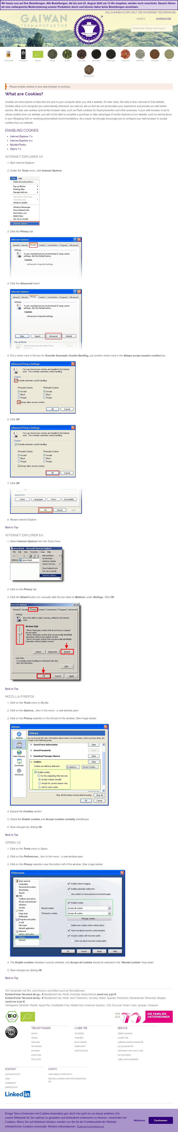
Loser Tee (123, 1038)
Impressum (11, 1087)
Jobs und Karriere (128, 1059)
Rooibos (35, 1050)
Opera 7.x (15, 148)
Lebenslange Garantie (130, 1042)
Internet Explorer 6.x (21, 140)
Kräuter (36, 1055)
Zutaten (79, 1033)
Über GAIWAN (125, 1033)
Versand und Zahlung (130, 1050)
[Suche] (169, 28)
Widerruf (10, 1083)
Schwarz (36, 1046)
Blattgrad (81, 1042)
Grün (34, 1033)
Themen (79, 1038)
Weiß (34, 1038)
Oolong (35, 1042)
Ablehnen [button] (139, 1120)
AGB (7, 1078)
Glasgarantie (125, 1046)
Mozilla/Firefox (18, 144)
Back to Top (11, 527)
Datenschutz (12, 1074)
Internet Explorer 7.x (21, 136)
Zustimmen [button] (160, 1120)
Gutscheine (124, 1055)
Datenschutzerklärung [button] (90, 1126)
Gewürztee (81, 1050)
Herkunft (80, 1046)
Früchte (36, 1059)
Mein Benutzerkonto (60, 1074)
